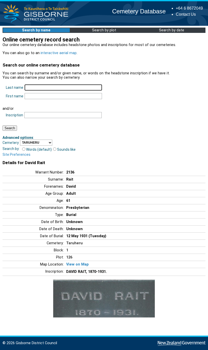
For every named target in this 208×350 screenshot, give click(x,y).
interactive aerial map (59, 53)
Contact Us (186, 14)
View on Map (77, 264)
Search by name (36, 30)
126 (69, 257)
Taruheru (74, 243)
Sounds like (66, 149)
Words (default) (39, 149)
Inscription (14, 115)
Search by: (11, 149)
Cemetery (11, 143)
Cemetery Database (139, 11)
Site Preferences (16, 154)
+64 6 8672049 (189, 8)
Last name (14, 87)
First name (14, 96)
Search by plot (104, 30)
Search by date (171, 30)
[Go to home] (37, 22)
